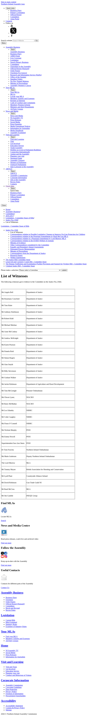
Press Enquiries (16, 124)
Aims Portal (14, 19)
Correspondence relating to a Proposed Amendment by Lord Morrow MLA (38, 239)
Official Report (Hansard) (19, 69)
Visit (12, 141)
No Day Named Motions (19, 81)
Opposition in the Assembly (20, 67)
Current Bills (10, 620)
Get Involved (15, 144)
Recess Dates (15, 182)
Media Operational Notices (20, 126)
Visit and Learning (12, 135)
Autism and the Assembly (19, 154)
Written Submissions (17, 258)
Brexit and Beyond (13, 608)
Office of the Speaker (18, 77)
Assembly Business (13, 47)
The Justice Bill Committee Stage (18, 260)
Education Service (17, 146)
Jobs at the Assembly (18, 180)
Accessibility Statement (14, 706)
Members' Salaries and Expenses (22, 99)
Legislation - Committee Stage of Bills (20, 218)
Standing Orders (16, 79)
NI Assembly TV (16, 118)
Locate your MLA (17, 96)
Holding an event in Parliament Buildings (25, 150)
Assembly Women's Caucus (20, 85)
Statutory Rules (11, 624)
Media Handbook (16, 131)
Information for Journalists (20, 128)
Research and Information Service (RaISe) (26, 75)
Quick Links (11, 8)
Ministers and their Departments (22, 107)
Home (8, 209)
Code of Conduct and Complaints (22, 103)
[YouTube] (11, 26)
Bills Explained (11, 622)
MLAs (12, 94)
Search (3, 521)
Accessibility (8, 700)
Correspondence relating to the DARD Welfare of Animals (32, 241)
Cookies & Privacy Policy (15, 708)
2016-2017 (10, 216)
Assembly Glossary (17, 160)
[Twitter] (13, 33)
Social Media (15, 122)
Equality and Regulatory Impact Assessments (27, 247)
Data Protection (11, 689)
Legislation (14, 60)
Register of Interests (17, 101)
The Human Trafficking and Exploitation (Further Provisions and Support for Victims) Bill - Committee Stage (46, 264)
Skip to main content (8, 2)
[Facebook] (11, 36)
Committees (14, 17)
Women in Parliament (18, 162)
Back (13, 49)
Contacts (9, 21)
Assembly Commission (18, 176)
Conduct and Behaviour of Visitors (18, 675)
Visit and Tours (11, 667)
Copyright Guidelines (14, 687)
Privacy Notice (11, 692)
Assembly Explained (18, 133)
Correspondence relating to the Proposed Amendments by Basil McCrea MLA (39, 236)
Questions (9, 600)
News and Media (12, 111)
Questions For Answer (18, 73)
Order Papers (15, 71)
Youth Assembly (16, 148)
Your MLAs (10, 88)
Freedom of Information (14, 694)
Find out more (6, 543)
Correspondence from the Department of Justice (28, 253)
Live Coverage (15, 58)
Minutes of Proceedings (19, 83)
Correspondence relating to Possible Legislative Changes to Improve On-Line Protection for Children (47, 234)
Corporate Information (18, 178)
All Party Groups (16, 109)
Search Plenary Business (19, 62)
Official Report (15, 15)
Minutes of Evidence (18, 243)
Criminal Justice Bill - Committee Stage (20, 266)
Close (4, 205)
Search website (6, 40)
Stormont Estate (16, 158)
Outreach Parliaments (18, 165)
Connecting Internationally (20, 152)
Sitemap (9, 710)
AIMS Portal (15, 56)
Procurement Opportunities (16, 696)
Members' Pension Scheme (20, 105)
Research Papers (16, 255)
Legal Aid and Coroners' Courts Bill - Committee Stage (26, 262)
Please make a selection (9, 270)
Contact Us (5, 588)
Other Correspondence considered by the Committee (29, 245)
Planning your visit (17, 156)
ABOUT (9, 169)
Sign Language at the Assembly (22, 167)
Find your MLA (12, 636)
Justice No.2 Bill (12, 220)
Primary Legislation (17, 13)
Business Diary (16, 10)
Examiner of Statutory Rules (16, 627)
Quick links (10, 186)
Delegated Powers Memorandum (22, 249)
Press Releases (15, 120)
